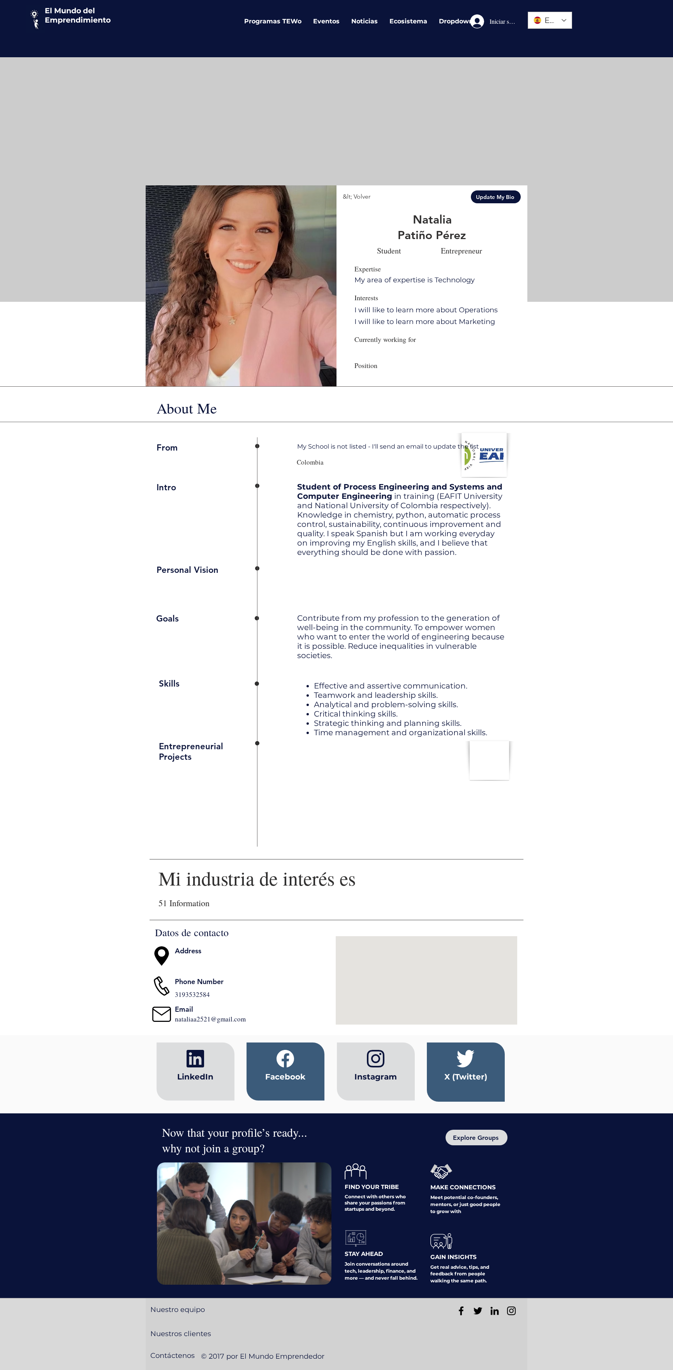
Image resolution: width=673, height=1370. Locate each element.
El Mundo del (70, 10)
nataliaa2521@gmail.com (210, 1018)
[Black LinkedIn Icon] (494, 1311)
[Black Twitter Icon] (478, 1311)
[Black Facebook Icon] (461, 1311)
